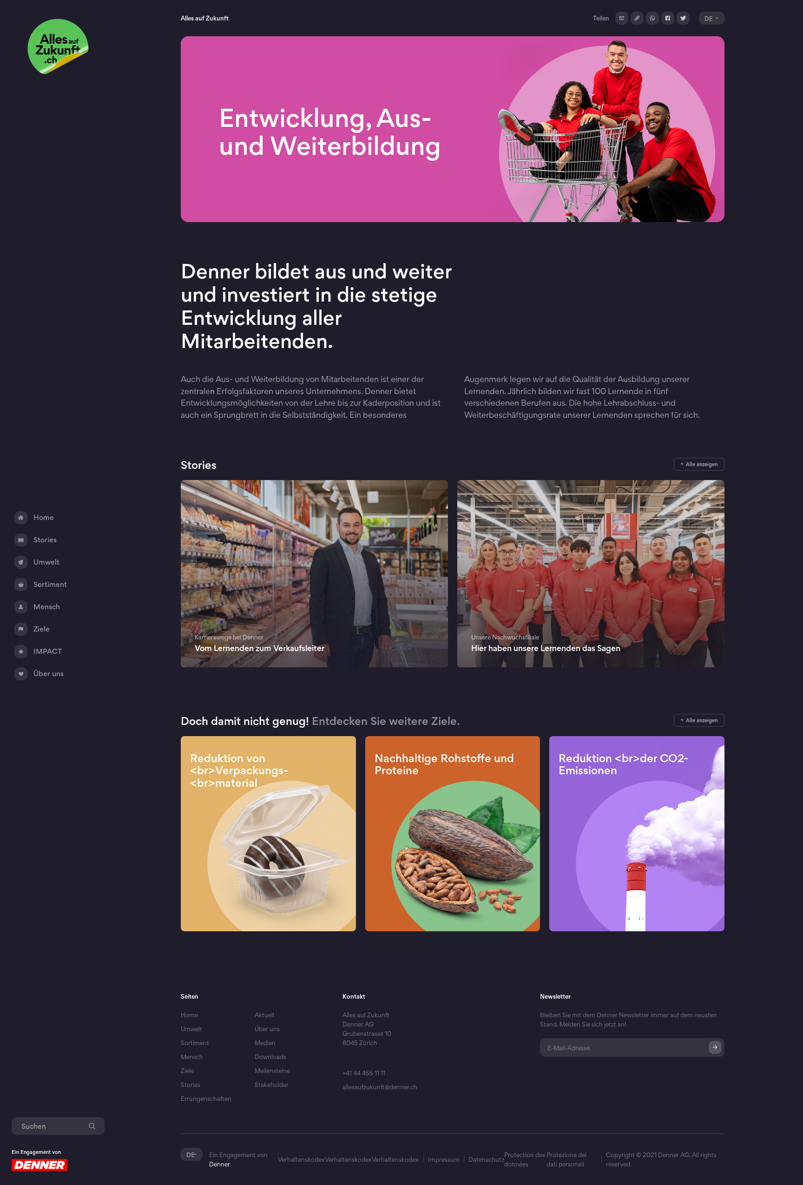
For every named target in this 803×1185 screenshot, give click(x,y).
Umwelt (191, 1029)
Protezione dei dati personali (566, 1159)
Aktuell (264, 1015)
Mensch (192, 1056)
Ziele (187, 1070)
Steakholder (272, 1098)
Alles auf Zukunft (205, 18)
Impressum (444, 1159)
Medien (265, 1043)
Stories (190, 1084)
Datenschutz (486, 1159)
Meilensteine (272, 1070)
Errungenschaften (206, 1098)
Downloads (270, 1056)
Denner (219, 1164)
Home (189, 1015)
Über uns (267, 1029)
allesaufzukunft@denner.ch (379, 1087)
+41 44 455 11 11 (363, 1073)
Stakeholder (272, 1084)
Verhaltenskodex (301, 1159)
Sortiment (195, 1043)
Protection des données (524, 1159)
